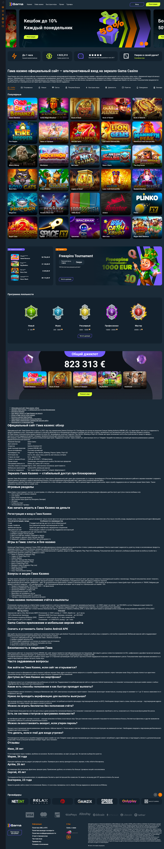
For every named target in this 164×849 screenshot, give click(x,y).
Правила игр (36, 841)
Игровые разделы (17, 411)
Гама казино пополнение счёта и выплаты (26, 419)
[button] (141, 44)
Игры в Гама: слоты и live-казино (23, 415)
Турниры (69, 4)
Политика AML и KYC (40, 828)
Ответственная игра (40, 836)
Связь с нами (71, 828)
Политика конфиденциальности (44, 833)
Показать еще (85, 394)
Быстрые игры (51, 4)
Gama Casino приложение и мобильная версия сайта (29, 421)
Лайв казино (38, 4)
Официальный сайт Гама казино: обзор (25, 408)
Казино (29, 4)
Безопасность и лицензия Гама (22, 422)
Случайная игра (139, 58)
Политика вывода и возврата (43, 830)
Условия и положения (40, 844)
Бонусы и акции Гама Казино (21, 417)
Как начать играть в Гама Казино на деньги (26, 413)
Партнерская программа (14, 832)
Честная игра (37, 839)
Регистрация (153, 4)
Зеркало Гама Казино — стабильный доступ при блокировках (33, 410)
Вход (137, 4)
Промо (61, 4)
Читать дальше (66, 279)
